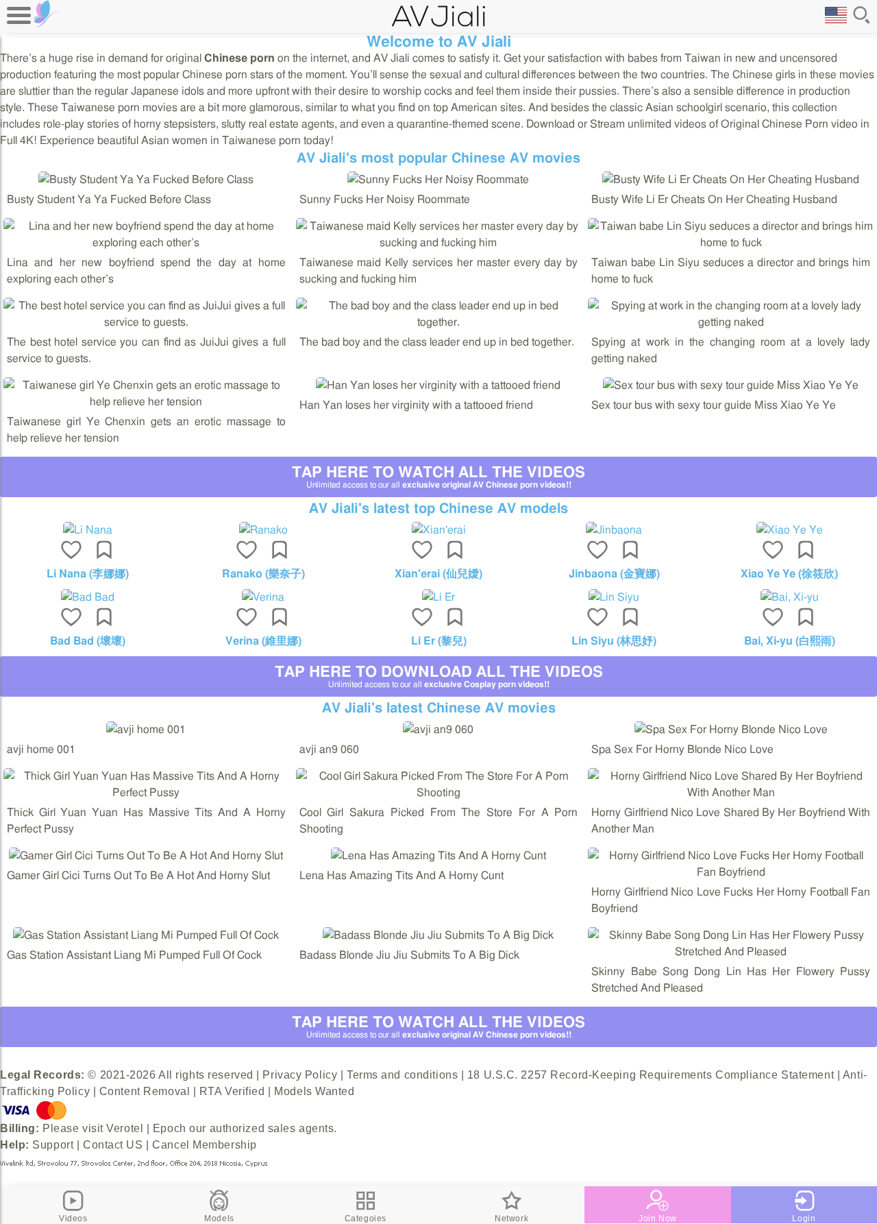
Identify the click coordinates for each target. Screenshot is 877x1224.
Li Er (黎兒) (439, 641)
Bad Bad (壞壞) (87, 641)
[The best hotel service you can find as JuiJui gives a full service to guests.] (146, 322)
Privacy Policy (299, 1075)
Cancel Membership (204, 1145)
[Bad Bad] (87, 597)
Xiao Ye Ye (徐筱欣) (789, 573)
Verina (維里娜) (263, 641)
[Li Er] (438, 597)
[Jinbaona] (614, 530)
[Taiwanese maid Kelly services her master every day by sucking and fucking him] (439, 242)
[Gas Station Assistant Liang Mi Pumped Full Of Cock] (146, 935)
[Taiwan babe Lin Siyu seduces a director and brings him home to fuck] (731, 242)
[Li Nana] (87, 530)
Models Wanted (314, 1091)
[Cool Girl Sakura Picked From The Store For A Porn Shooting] (439, 792)
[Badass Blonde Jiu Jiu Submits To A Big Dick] (438, 935)
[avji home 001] (146, 729)
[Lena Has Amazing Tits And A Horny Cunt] (438, 855)
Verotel (124, 1128)
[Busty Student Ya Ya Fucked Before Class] (146, 179)
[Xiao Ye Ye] (789, 530)
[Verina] (263, 597)
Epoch (169, 1128)
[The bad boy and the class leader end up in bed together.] (439, 322)
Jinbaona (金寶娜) (614, 573)
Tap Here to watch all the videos (438, 477)
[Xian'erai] (438, 530)
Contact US (113, 1145)
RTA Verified (232, 1091)
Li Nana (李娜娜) (88, 573)
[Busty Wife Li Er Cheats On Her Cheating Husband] (730, 179)
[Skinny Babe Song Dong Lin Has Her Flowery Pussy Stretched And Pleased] (731, 951)
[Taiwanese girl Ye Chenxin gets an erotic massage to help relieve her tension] (146, 401)
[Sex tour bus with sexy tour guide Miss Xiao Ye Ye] (731, 385)
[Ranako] (263, 530)
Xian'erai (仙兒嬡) (438, 573)
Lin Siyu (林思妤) (613, 641)
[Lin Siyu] (614, 597)
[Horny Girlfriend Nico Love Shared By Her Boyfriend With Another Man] (731, 792)
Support (52, 1145)
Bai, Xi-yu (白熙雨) (789, 641)
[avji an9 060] (438, 729)
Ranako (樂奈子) (263, 573)
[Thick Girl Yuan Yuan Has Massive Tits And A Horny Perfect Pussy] (146, 792)
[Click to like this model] (71, 551)
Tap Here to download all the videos (439, 676)
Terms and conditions (402, 1075)
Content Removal (144, 1091)
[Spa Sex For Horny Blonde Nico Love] (731, 729)
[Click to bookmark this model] (104, 551)
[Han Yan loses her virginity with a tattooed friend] (438, 385)
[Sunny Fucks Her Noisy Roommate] (438, 179)
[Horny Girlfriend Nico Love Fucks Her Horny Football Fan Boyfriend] (731, 872)
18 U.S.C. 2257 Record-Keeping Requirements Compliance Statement (650, 1075)
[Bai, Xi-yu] (789, 597)
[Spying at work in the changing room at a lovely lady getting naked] (731, 322)
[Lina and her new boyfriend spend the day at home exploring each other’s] (146, 242)
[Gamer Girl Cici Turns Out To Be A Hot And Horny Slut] (146, 855)
